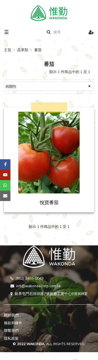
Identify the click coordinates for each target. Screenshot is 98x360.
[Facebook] (5, 164)
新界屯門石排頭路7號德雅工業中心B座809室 (51, 293)
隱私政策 (11, 338)
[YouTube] (5, 175)
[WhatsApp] (5, 185)
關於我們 (11, 315)
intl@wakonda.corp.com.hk (38, 286)
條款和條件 (13, 323)
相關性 (49, 86)
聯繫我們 (11, 330)
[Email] (5, 196)
